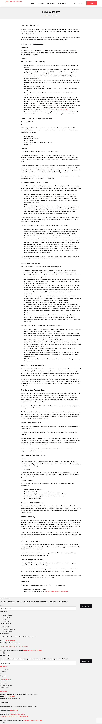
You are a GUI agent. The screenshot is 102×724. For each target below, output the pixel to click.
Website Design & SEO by (32, 650)
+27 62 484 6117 (10, 641)
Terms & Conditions (6, 685)
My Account (3, 666)
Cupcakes (40, 3)
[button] (46, 666)
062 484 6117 (14, 710)
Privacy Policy (4, 687)
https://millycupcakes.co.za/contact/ (57, 591)
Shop (1, 674)
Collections (51, 3)
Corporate (62, 3)
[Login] (78, 3)
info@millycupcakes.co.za (17, 714)
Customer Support (5, 679)
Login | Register (4, 669)
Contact (92, 3)
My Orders (3, 671)
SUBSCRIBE (85, 606)
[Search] (75, 3)
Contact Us (3, 683)
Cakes (31, 3)
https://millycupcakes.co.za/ (64, 110)
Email (2, 605)
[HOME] (46, 15)
